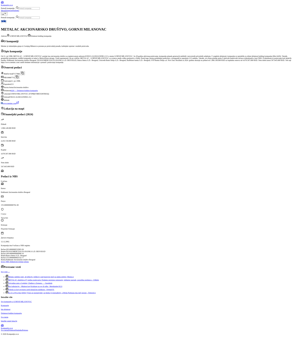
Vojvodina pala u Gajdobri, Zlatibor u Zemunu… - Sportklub (30, 283)
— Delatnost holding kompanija (24, 91)
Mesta (3, 11)
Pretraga (25, 330)
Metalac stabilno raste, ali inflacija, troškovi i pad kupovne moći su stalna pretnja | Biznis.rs (41, 277)
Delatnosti (9, 11)
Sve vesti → (5, 272)
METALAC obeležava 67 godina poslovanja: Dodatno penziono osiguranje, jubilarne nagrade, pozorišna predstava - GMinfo (53, 280)
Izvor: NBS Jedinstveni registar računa (15, 262)
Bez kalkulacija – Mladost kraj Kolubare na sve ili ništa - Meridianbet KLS (35, 286)
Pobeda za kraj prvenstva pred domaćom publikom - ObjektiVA (31, 290)
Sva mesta (4, 330)
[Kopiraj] (22, 73)
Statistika (16, 11)
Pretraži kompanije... (8, 8)
